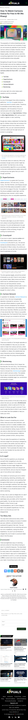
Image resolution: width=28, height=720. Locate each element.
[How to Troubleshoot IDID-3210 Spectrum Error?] (6, 658)
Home (2, 7)
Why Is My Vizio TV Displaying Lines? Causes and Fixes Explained (20, 648)
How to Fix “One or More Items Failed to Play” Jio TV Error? (20, 680)
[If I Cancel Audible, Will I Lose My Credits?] (6, 673)
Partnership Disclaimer (10, 701)
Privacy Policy (17, 696)
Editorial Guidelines (21, 698)
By (1, 19)
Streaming (7, 7)
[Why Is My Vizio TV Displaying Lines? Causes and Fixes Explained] (20, 642)
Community (10, 696)
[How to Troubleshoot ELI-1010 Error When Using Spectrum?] (20, 658)
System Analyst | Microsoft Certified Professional (11, 589)
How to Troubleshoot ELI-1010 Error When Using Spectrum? (20, 665)
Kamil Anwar (3, 19)
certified (5, 21)
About (4, 696)
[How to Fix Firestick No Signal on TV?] (6, 642)
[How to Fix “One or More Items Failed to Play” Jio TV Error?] (20, 673)
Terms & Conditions (10, 698)
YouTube (3, 158)
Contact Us (20, 701)
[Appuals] (14, 3)
